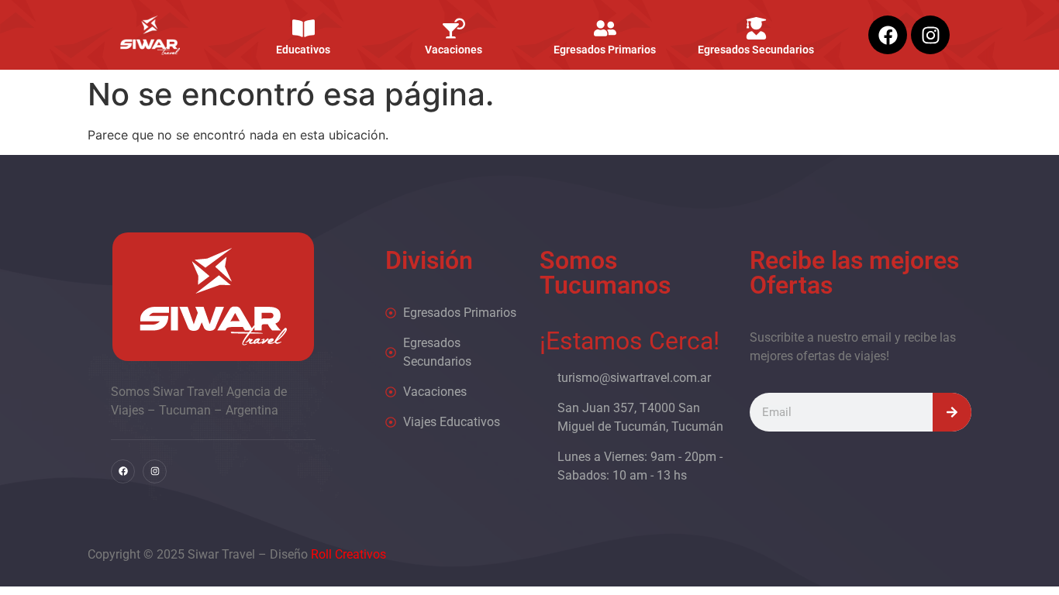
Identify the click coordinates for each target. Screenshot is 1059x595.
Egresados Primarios (605, 49)
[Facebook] (887, 34)
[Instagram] (930, 34)
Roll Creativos (348, 554)
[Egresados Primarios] (605, 28)
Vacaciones (454, 49)
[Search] (952, 412)
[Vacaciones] (454, 28)
